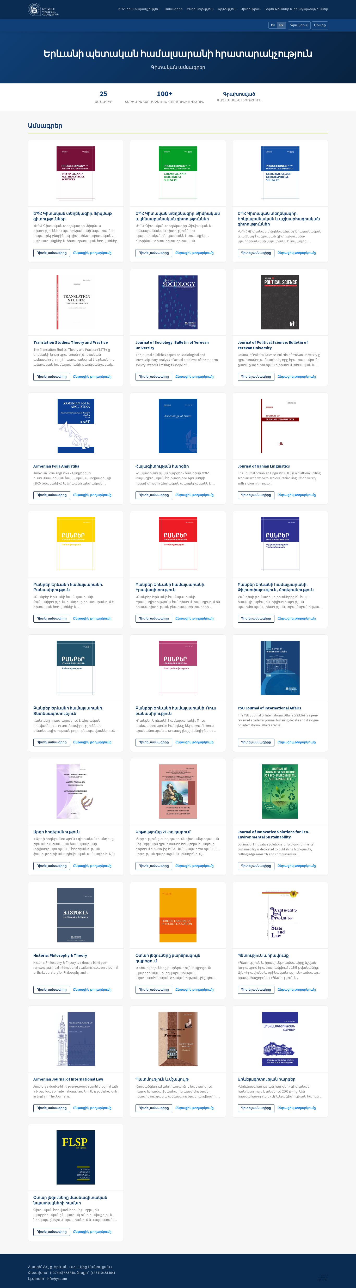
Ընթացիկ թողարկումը (92, 252)
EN (273, 25)
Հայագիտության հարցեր (162, 466)
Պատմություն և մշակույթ (162, 1079)
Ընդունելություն (200, 9)
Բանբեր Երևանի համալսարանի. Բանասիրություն (68, 587)
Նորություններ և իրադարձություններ (296, 9)
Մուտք (320, 25)
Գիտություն (250, 9)
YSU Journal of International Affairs (269, 708)
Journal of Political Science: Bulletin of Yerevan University (273, 345)
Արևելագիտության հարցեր (267, 1079)
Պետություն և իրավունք (263, 955)
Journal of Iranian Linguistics (264, 466)
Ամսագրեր (174, 9)
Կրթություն (227, 9)
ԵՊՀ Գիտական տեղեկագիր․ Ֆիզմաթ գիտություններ (72, 216)
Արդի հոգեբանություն (56, 832)
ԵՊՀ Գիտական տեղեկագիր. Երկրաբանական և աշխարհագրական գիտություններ (279, 219)
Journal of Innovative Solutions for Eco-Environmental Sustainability (274, 834)
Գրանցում (299, 25)
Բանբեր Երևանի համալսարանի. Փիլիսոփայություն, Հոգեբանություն (276, 587)
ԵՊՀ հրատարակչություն (139, 9)
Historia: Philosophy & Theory (60, 955)
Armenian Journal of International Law (68, 1079)
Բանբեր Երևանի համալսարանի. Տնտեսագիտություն (68, 710)
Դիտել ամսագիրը (52, 252)
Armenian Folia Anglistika (56, 466)
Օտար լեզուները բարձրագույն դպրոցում (168, 958)
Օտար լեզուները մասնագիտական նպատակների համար (70, 1200)
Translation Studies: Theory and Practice (70, 342)
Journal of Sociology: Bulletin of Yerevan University (172, 345)
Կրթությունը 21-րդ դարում (163, 832)
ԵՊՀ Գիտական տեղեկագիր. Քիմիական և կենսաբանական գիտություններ (178, 216)
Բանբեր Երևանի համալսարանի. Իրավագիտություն (170, 587)
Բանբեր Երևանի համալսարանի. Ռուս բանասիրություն (176, 710)
